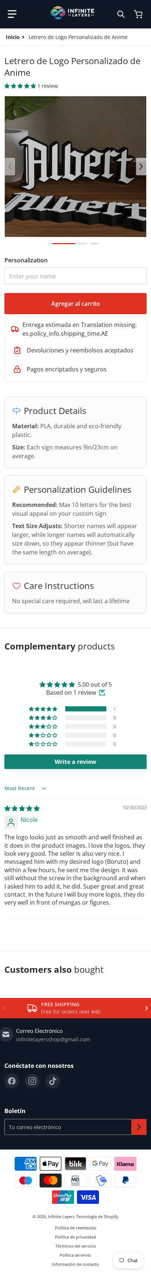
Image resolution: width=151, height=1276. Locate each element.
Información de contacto (75, 1264)
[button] (12, 14)
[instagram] (32, 1081)
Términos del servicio (75, 1246)
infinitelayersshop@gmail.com (53, 1039)
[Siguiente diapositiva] (141, 166)
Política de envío (75, 1255)
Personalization (26, 260)
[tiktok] (52, 1081)
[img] (22, 808)
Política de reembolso (75, 1227)
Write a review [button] (75, 762)
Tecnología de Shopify (97, 1216)
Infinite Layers (61, 1216)
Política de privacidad (75, 1237)
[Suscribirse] (139, 1127)
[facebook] (11, 1081)
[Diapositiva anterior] (10, 166)
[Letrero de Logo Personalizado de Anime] (64, 243)
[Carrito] (139, 14)
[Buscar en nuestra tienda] (121, 14)
